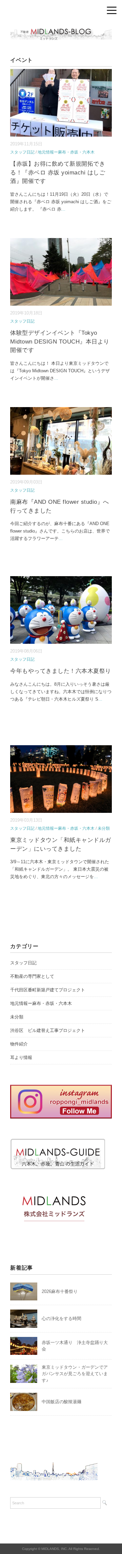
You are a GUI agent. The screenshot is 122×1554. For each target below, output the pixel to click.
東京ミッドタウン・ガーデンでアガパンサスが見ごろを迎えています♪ (75, 1374)
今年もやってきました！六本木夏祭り (60, 671)
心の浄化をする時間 (61, 1318)
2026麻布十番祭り (62, 1291)
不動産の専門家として (32, 976)
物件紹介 (19, 1043)
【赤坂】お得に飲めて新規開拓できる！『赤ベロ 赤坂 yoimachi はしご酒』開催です (57, 172)
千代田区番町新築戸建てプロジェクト (47, 989)
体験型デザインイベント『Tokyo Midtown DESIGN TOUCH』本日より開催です (59, 341)
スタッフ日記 (22, 152)
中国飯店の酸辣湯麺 (61, 1401)
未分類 (104, 828)
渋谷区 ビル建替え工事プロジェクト (47, 1030)
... (63, 209)
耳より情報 (21, 1057)
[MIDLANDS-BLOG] (61, 28)
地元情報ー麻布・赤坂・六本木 (66, 152)
